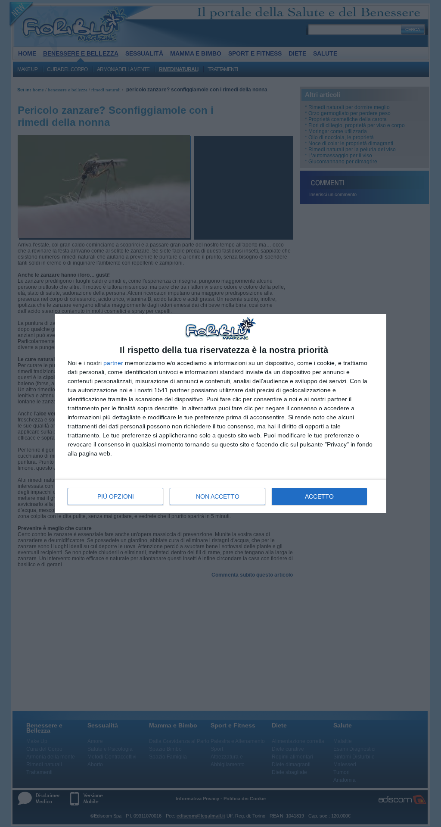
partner (113, 363)
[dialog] (220, 413)
